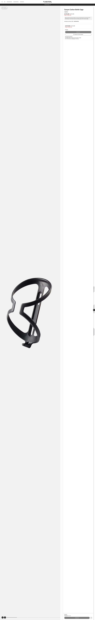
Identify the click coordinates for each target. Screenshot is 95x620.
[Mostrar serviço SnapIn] (94, 310)
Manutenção (22, 1)
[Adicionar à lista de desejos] (91, 618)
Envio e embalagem (72, 38)
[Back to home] (47, 2)
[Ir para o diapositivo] (22, 617)
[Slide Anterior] (3, 617)
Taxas (78, 38)
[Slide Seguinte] (5, 617)
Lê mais (80, 37)
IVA (76, 38)
